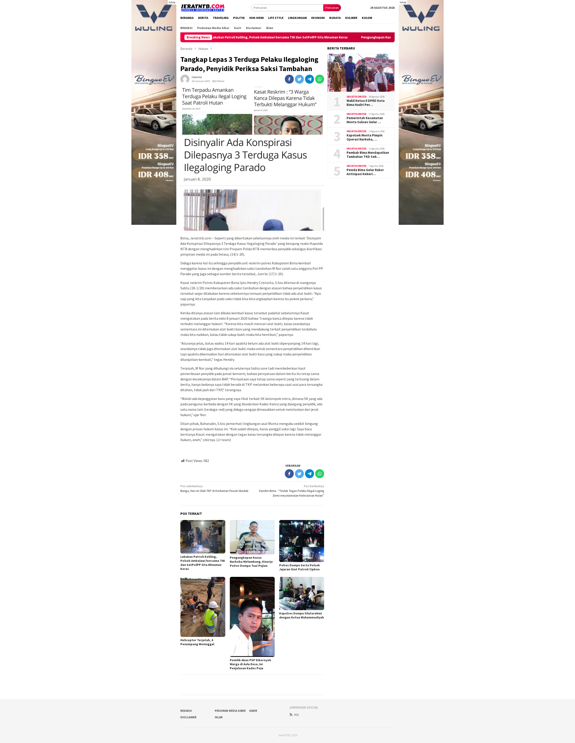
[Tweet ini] (299, 79)
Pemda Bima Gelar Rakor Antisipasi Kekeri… (365, 172)
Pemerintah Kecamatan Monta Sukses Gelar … (365, 120)
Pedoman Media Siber (230, 711)
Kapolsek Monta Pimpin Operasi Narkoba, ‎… (365, 137)
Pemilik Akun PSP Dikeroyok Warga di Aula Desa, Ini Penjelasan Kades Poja (250, 664)
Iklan (219, 717)
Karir (253, 711)
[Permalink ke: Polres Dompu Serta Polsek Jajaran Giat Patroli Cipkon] (301, 541)
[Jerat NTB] (202, 7)
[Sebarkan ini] (289, 79)
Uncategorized (356, 96)
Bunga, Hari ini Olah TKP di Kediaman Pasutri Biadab (214, 488)
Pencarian (332, 8)
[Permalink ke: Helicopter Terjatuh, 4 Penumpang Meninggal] (202, 607)
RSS (296, 715)
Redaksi (186, 711)
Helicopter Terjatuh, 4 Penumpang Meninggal (197, 642)
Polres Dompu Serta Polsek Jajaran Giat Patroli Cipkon (299, 567)
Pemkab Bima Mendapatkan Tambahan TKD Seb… (368, 155)
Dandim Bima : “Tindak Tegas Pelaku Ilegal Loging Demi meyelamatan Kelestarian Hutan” (291, 491)
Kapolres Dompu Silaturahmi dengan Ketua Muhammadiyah (301, 615)
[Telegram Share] (309, 79)
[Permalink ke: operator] (184, 79)
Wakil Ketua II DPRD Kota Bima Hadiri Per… (366, 103)
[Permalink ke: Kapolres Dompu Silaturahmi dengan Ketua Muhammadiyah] (301, 593)
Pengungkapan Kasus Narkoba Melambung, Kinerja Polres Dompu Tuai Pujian (387, 37)
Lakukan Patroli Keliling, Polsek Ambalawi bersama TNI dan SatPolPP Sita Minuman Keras (246, 37)
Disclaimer (188, 717)
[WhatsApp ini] (319, 79)
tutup (172, 2)
